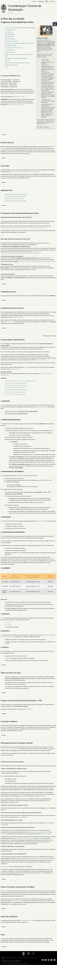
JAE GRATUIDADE (9, 34)
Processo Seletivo (9, 50)
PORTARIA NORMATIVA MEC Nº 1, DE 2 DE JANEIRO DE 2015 (20, 381)
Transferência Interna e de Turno (14, 47)
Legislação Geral (9, 36)
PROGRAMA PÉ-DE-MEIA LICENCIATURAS (16, 58)
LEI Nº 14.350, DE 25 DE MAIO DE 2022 (15, 387)
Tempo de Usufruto (10, 52)
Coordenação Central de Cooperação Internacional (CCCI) (25, 171)
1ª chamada (8, 622)
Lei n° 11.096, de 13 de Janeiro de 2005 (15, 196)
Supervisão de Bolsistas (11, 65)
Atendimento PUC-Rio (19, 96)
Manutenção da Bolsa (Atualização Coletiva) (17, 63)
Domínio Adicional (10, 30)
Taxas (6, 67)
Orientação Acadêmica (11, 41)
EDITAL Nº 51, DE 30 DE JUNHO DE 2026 (15, 392)
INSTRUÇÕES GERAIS (34, 545)
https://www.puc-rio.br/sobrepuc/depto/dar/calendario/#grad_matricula (37, 261)
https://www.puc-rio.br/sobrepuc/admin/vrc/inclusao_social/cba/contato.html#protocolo (23, 227)
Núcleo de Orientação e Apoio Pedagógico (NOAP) (30, 838)
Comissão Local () (20, 27)
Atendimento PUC (9, 322)
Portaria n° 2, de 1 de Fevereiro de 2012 (15, 201)
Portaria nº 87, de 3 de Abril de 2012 (14, 198)
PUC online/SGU (22, 904)
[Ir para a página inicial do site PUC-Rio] (4, 8)
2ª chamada (8, 625)
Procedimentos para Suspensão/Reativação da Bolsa (19, 43)
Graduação (10, 12)
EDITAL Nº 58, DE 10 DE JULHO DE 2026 (15, 394)
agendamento (5, 866)
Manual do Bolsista (10, 39)
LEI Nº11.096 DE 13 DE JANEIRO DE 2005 (15, 383)
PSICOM (7, 60)
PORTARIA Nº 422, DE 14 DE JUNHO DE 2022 (16, 385)
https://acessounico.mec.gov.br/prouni (45, 128)
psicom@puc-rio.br (16, 900)
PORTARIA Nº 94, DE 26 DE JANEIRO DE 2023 (16, 390)
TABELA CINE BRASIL (18, 317)
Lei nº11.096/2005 (22, 817)
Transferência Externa (11, 45)
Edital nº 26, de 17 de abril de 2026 (10, 748)
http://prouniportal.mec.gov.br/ (16, 104)
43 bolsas (26, 367)
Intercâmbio (8, 32)
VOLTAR (3, 135)
